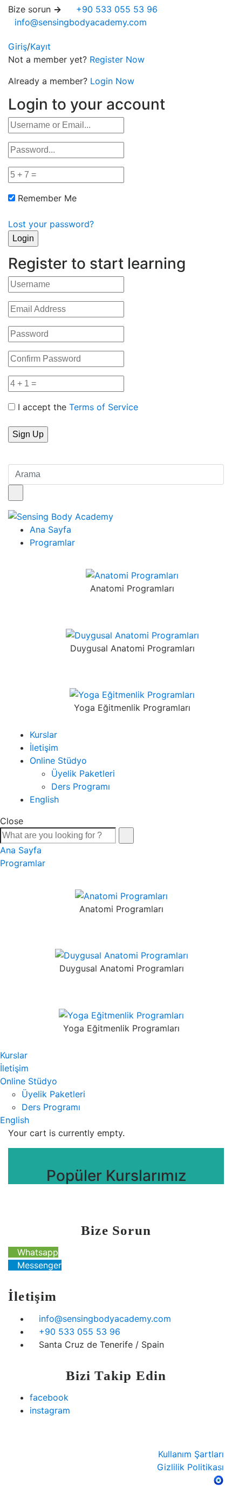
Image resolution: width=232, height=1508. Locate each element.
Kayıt (40, 46)
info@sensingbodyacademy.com (81, 22)
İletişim (44, 747)
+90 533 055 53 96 (115, 9)
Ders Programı (80, 786)
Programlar (52, 542)
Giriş (17, 46)
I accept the (78, 407)
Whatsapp (36, 1252)
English (44, 799)
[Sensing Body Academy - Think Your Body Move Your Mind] (60, 516)
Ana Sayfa (50, 529)
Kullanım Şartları (191, 1454)
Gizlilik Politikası (190, 1467)
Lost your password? (51, 224)
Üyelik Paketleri (83, 773)
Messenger (38, 1265)
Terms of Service (103, 407)
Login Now (112, 81)
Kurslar (43, 734)
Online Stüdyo (58, 760)
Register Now (117, 59)
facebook (49, 1397)
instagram (50, 1410)
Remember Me (47, 198)
